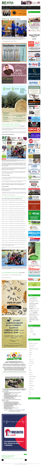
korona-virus (34, 304)
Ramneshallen (21, 458)
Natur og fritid (31, 374)
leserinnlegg (31, 306)
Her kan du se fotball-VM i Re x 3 (6, 457)
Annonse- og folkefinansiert (6, 8)
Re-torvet (34, 310)
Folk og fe (30, 350)
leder (29, 367)
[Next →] (26, 460)
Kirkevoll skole (31, 302)
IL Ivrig (32, 301)
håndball (9, 458)
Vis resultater (34, 334)
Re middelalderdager (32, 385)
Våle (30, 321)
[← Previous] (3, 460)
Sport (25, 454)
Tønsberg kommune (32, 318)
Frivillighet (30, 354)
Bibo (36, 297)
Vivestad (36, 319)
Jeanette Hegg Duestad (36, 301)
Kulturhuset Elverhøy (32, 305)
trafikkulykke (31, 317)
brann (34, 298)
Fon (34, 300)
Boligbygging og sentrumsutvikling (33, 348)
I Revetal (31, 328)
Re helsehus (35, 311)
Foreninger (30, 352)
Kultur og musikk (31, 363)
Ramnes (31, 308)
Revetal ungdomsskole (32, 314)
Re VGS (37, 314)
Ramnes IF (17, 458)
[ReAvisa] (8, 4)
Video (30, 394)
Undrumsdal (31, 319)
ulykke (36, 318)
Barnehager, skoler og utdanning (33, 343)
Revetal (35, 312)
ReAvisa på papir (31, 311)
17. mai (30, 341)
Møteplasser (30, 372)
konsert (30, 304)
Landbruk (30, 365)
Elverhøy (32, 300)
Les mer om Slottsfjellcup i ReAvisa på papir (10, 272)
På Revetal (31, 330)
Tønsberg (35, 317)
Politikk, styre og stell (32, 378)
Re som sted (30, 387)
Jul (29, 302)
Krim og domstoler (31, 361)
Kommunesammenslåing (33, 303)
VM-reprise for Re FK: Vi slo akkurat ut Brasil (7, 456)
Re (31, 310)
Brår (29, 300)
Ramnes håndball (13, 458)
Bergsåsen (6, 458)
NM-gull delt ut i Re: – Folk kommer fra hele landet (8, 455)
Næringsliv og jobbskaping (32, 376)
